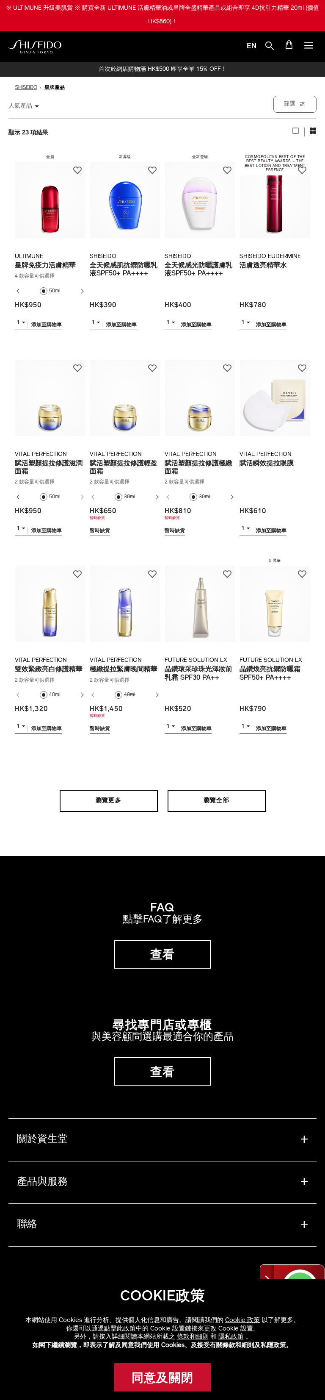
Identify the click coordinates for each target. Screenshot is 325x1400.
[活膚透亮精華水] (275, 195)
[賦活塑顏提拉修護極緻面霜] (200, 393)
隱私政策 (231, 1337)
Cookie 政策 (242, 1320)
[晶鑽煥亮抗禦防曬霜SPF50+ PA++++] (275, 599)
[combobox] (27, 106)
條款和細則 (193, 1337)
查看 (162, 955)
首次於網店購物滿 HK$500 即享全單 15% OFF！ (163, 69)
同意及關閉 (163, 1379)
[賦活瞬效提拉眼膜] (275, 393)
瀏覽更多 (109, 800)
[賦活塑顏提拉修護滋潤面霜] (50, 393)
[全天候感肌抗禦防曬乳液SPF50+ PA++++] (125, 195)
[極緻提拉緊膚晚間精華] (125, 599)
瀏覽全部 (217, 800)
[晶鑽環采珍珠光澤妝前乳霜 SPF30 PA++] (200, 599)
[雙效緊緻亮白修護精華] (50, 599)
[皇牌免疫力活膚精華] (50, 195)
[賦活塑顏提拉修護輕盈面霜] (125, 393)
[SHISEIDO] (34, 47)
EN (251, 46)
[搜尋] (269, 47)
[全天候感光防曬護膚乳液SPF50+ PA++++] (200, 195)
